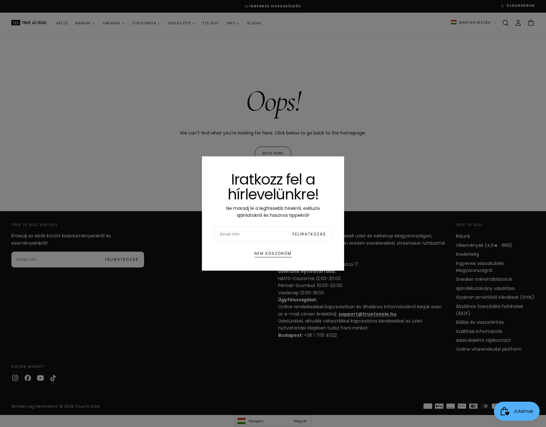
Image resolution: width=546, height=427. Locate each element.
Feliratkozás (309, 234)
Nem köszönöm (273, 253)
